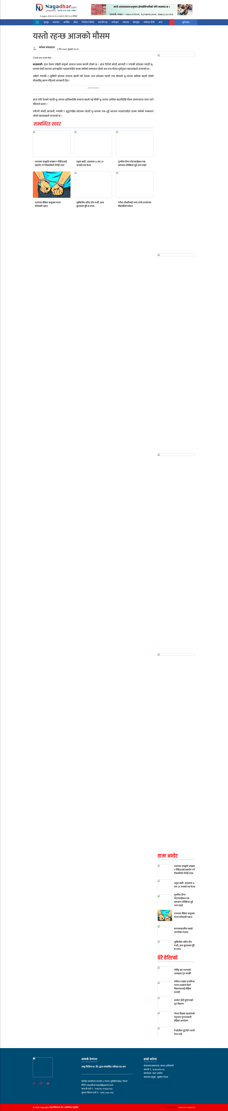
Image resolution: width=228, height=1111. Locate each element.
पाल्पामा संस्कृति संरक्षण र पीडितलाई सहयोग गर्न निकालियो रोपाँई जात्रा (51, 163)
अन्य (160, 22)
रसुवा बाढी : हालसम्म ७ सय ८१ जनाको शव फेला (89, 163)
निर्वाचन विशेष (88, 22)
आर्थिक (66, 22)
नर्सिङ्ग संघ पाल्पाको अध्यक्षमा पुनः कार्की (182, 972)
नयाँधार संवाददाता (47, 47)
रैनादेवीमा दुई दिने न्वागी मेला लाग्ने (184, 1032)
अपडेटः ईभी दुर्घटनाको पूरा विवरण (183, 1002)
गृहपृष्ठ (46, 22)
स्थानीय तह (103, 22)
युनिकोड (185, 22)
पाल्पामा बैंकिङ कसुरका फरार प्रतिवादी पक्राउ (48, 204)
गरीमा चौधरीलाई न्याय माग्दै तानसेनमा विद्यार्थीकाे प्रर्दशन (134, 204)
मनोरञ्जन (115, 22)
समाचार (56, 22)
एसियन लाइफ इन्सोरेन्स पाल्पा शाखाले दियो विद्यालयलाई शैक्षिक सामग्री (184, 987)
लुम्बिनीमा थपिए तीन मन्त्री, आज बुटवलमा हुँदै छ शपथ (90, 204)
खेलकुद (136, 22)
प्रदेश (76, 22)
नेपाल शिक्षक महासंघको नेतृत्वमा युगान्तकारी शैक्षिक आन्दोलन (184, 1017)
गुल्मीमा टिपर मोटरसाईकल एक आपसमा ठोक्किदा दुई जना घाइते (132, 163)
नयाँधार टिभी (149, 22)
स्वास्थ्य (126, 22)
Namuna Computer (186, 1107)
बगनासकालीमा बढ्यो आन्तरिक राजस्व (183, 930)
